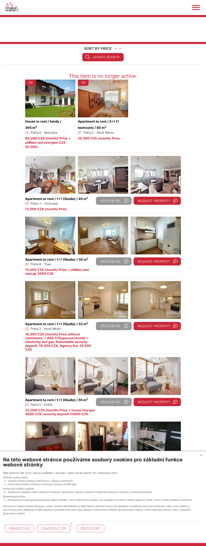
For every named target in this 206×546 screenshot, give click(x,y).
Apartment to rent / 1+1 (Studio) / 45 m (56, 199)
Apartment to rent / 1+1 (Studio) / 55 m (56, 400)
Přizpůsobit (90, 528)
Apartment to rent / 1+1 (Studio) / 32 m (56, 324)
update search (106, 57)
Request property (154, 201)
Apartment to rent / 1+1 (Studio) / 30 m (56, 259)
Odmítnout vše (53, 528)
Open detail (110, 201)
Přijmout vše (19, 528)
